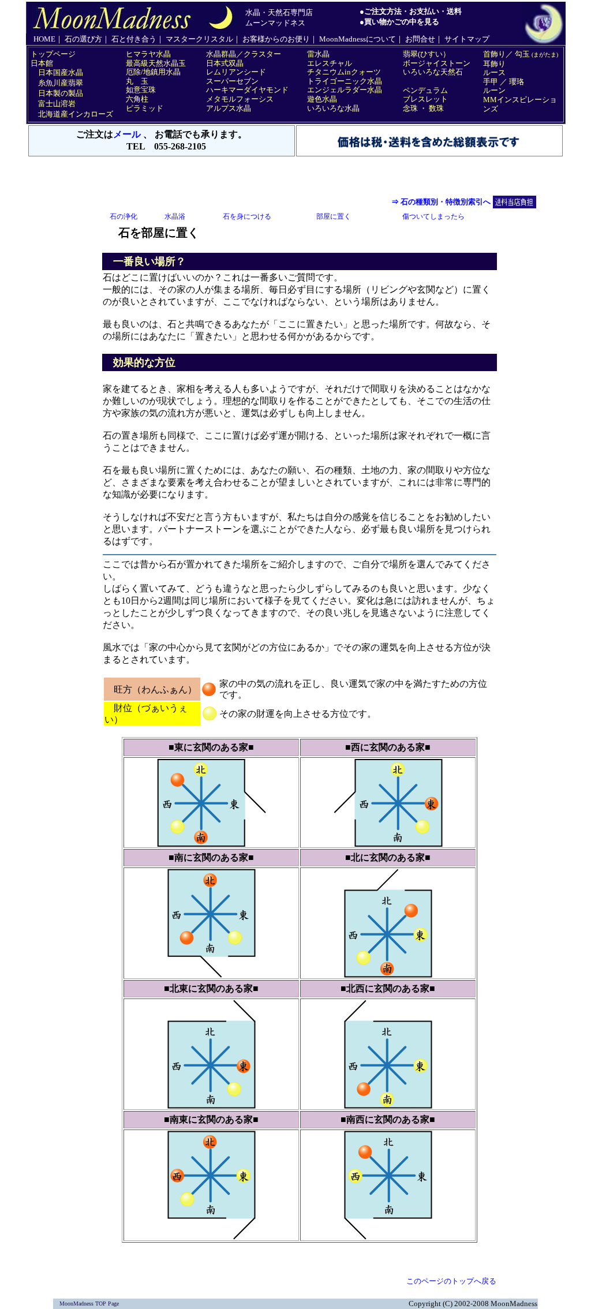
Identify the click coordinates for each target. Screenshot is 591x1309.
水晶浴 (174, 216)
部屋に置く (333, 216)
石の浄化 (123, 216)
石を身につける (247, 216)
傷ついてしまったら (433, 216)
